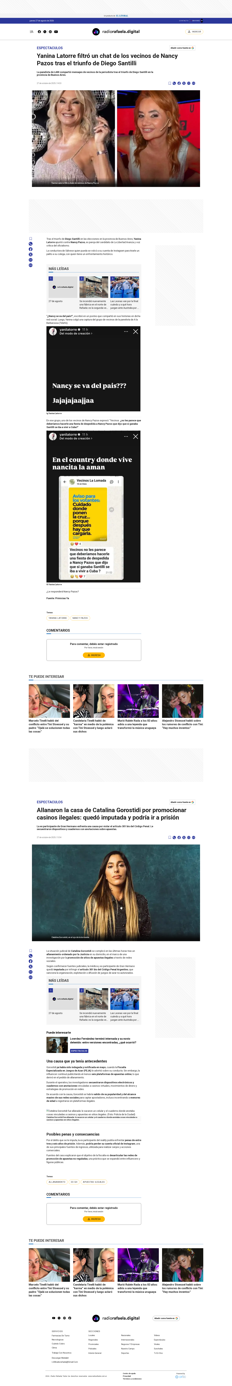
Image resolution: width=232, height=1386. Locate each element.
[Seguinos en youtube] (53, 1318)
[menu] (32, 31)
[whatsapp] (174, 83)
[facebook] (179, 83)
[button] (116, 182)
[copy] (193, 83)
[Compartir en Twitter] (184, 83)
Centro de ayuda (129, 1373)
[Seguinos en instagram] (64, 1318)
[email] (188, 83)
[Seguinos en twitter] (59, 1318)
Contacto (184, 20)
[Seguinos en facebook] (69, 1318)
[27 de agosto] (63, 287)
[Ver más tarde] (169, 83)
